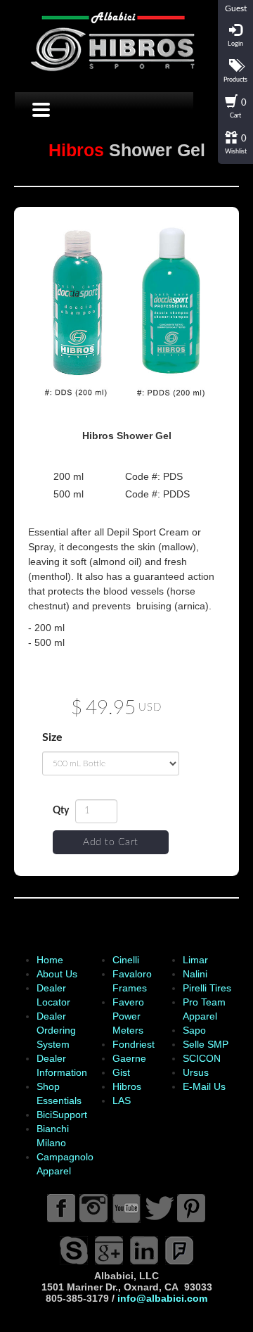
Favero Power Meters (128, 1016)
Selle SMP (205, 1044)
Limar (195, 959)
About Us (57, 973)
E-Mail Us (204, 1086)
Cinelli (125, 959)
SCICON (202, 1058)
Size (52, 737)
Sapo (194, 1030)
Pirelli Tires (207, 988)
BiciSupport (62, 1114)
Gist (121, 1072)
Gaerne (129, 1058)
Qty (61, 811)
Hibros (126, 1086)
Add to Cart (110, 842)
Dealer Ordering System (56, 1030)
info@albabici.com (162, 1298)
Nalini (195, 973)
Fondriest (133, 1044)
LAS (121, 1100)
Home (50, 959)
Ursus (196, 1072)
